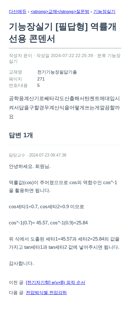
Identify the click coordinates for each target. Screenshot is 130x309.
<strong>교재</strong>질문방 (60, 11)
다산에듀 (18, 11)
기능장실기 (104, 11)
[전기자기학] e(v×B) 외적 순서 (55, 282)
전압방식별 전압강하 (46, 292)
